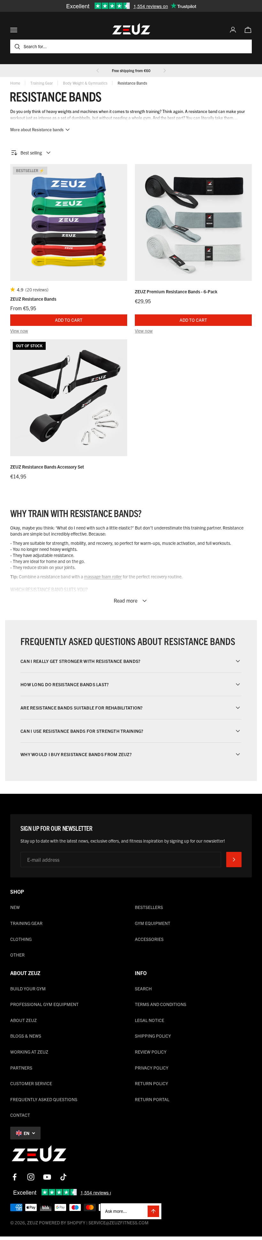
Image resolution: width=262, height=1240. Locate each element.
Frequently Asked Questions (43, 1099)
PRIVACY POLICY (151, 1067)
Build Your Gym (28, 988)
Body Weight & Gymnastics (85, 82)
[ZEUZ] (39, 1155)
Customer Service (31, 1083)
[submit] (234, 859)
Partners (21, 1067)
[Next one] (164, 70)
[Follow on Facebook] (14, 1177)
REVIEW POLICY (150, 1051)
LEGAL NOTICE (149, 1020)
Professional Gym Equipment (44, 1004)
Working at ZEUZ (29, 1051)
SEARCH (143, 988)
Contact (20, 1115)
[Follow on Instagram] (31, 1177)
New (15, 907)
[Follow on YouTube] (47, 1177)
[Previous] (98, 70)
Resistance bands (132, 82)
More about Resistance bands (37, 129)
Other (17, 954)
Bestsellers (149, 907)
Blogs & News (25, 1035)
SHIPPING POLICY (153, 1035)
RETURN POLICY (151, 1083)
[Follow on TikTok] (63, 1177)
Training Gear (41, 82)
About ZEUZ (23, 1020)
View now (19, 331)
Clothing (21, 939)
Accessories (149, 939)
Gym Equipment (152, 923)
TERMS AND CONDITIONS (160, 1004)
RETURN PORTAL (152, 1099)
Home (15, 82)
